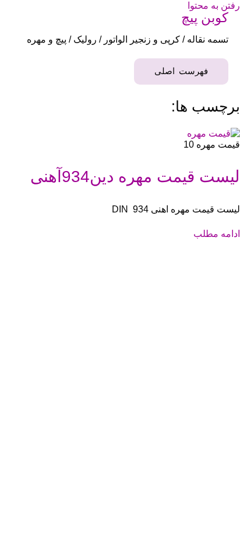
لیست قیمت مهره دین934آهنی (135, 176)
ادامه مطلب (216, 233)
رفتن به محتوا (214, 5)
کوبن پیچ (204, 17)
